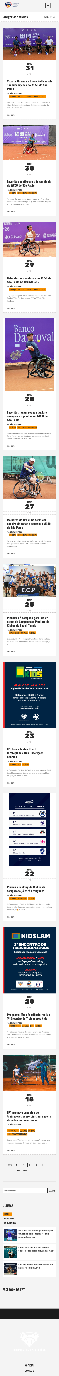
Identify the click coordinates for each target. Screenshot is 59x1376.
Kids (19, 764)
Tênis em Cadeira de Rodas (35, 96)
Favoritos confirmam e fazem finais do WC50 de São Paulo (29, 183)
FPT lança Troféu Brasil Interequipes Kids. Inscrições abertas (25, 753)
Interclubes (22, 898)
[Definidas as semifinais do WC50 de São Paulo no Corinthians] (29, 239)
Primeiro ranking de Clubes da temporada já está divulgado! (26, 889)
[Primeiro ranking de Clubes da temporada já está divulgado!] (29, 829)
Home (46, 16)
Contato (29, 1370)
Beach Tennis (14, 632)
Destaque (12, 96)
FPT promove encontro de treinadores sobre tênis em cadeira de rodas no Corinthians (29, 1116)
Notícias (53, 16)
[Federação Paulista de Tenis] (11, 4)
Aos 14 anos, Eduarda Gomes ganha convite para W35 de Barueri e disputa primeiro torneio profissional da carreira (35, 1233)
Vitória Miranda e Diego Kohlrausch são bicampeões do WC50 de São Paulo (29, 85)
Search (52, 1190)
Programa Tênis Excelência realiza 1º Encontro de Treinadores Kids (28, 1016)
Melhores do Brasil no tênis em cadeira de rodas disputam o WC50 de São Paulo (29, 524)
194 (18, 1170)
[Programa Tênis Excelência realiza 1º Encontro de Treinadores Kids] (29, 960)
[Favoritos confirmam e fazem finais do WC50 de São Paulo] (29, 142)
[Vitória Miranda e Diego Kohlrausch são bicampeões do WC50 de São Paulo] (29, 43)
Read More (11, 114)
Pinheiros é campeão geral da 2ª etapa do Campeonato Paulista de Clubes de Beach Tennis (28, 622)
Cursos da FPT (14, 1025)
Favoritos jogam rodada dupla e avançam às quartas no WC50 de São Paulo (27, 416)
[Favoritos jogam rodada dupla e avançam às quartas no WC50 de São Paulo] (29, 354)
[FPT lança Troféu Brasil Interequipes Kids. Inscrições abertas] (29, 694)
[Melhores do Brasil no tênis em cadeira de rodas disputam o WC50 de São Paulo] (29, 477)
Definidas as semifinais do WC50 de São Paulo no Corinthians (29, 280)
